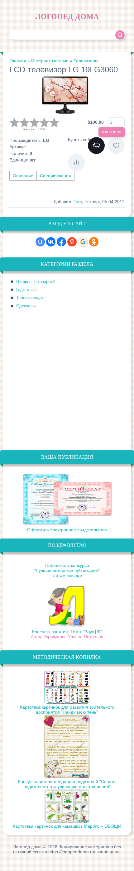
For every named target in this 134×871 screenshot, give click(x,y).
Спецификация (55, 175)
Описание (23, 175)
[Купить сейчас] (96, 145)
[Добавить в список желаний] (116, 145)
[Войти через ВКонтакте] (50, 241)
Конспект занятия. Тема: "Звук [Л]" (67, 631)
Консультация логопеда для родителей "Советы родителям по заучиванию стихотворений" (67, 784)
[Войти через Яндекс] (72, 241)
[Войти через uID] (40, 241)
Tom (78, 201)
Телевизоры (29, 297)
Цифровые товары (35, 281)
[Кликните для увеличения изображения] (65, 95)
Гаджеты (26, 289)
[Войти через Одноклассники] (93, 241)
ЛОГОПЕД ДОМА (67, 16)
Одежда (26, 306)
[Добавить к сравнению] (76, 162)
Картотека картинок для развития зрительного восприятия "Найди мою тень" (67, 710)
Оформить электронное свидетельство (67, 529)
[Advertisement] (67, 383)
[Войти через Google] (83, 242)
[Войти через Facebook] (61, 241)
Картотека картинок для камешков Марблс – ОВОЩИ (67, 826)
